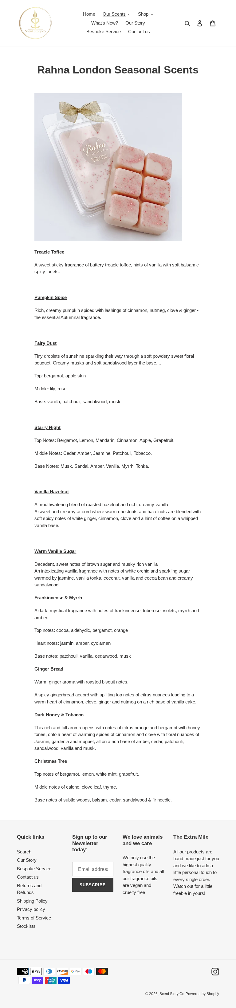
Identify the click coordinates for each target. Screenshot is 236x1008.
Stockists (26, 926)
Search (24, 851)
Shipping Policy (32, 901)
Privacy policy (31, 909)
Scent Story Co (171, 994)
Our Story (27, 860)
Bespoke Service (34, 868)
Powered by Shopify (202, 994)
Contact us (28, 877)
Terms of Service (34, 917)
